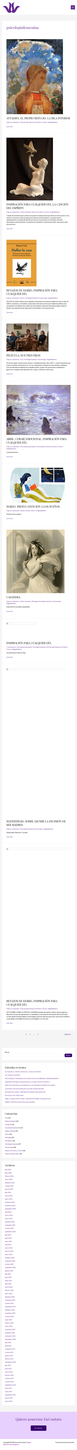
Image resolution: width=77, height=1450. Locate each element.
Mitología (35, 601)
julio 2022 (8, 1274)
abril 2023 (8, 1244)
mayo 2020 (8, 1320)
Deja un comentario (12, 122)
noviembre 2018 (10, 1336)
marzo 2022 (9, 1287)
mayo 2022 (8, 1280)
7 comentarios (11, 647)
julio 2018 (8, 1342)
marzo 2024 (9, 1215)
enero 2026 (8, 1179)
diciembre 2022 (10, 1258)
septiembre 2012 (10, 1395)
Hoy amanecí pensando (27, 446)
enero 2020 (8, 1326)
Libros (22, 298)
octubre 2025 (9, 1186)
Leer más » (9, 127)
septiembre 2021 (10, 1306)
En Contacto (38, 1428)
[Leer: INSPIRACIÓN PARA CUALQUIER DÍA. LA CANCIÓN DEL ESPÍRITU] (29, 169)
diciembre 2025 (10, 1183)
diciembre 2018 (10, 1333)
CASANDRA (13, 597)
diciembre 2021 (10, 1297)
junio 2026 (8, 1173)
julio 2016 (8, 1365)
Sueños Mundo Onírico (27, 510)
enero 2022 (8, 1293)
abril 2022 (8, 1284)
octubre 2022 (9, 1264)
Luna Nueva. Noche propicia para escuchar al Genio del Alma (24, 1089)
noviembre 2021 (10, 1300)
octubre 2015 (9, 1378)
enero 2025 (8, 1199)
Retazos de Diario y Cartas (38, 122)
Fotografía (8, 1124)
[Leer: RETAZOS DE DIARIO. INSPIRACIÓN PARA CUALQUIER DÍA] (21, 263)
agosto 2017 (9, 1355)
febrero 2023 (9, 1251)
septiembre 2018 (10, 1339)
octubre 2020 (9, 1316)
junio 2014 (8, 1388)
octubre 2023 (9, 1228)
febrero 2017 (9, 1359)
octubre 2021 (9, 1303)
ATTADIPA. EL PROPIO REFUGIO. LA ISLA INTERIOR (38, 118)
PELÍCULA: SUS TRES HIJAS (23, 355)
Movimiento (9, 1141)
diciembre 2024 (10, 1202)
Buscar (7, 1052)
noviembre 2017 (10, 1349)
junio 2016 (8, 1368)
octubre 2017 (9, 1352)
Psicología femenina (31, 298)
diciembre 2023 (10, 1222)
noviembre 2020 (10, 1313)
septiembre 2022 (10, 1267)
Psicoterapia (24, 122)
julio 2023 (8, 1235)
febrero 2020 (9, 1323)
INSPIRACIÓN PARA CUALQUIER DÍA (28, 643)
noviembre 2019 (10, 1329)
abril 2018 (8, 1346)
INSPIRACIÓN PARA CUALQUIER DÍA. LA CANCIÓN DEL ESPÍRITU (37, 206)
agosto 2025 (9, 1189)
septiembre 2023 (10, 1231)
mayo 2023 (8, 1241)
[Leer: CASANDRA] (35, 561)
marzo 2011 (9, 1401)
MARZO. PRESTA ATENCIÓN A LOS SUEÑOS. (33, 506)
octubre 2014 (9, 1382)
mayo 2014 (8, 1391)
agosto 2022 (9, 1271)
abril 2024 (8, 1212)
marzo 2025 (9, 1196)
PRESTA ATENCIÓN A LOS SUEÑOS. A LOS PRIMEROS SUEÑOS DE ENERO (30, 1085)
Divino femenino (25, 212)
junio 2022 (8, 1277)
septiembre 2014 (10, 1385)
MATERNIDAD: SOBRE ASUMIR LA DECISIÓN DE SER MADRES (36, 823)
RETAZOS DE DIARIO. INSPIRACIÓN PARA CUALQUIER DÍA (31, 292)
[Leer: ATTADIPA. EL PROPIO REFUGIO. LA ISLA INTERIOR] (34, 76)
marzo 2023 (9, 1248)
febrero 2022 (9, 1290)
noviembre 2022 (10, 1261)
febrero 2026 (9, 1176)
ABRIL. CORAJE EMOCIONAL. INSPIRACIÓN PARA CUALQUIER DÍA (36, 440)
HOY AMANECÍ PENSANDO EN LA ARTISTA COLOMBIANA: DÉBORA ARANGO (32, 1078)
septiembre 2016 (10, 1362)
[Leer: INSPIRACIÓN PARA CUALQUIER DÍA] (21, 630)
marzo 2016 (9, 1372)
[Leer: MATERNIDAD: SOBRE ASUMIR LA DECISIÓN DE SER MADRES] (35, 742)
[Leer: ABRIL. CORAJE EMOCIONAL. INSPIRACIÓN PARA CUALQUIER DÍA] (38, 410)
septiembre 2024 (10, 1209)
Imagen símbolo (10, 1131)
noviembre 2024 (10, 1205)
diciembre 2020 (10, 1310)
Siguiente (68, 1034)
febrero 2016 (9, 1375)
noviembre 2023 (10, 1225)
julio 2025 (8, 1192)
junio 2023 (8, 1238)
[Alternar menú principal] (73, 7)
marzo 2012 (9, 1398)
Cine (21, 359)
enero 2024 (8, 1218)
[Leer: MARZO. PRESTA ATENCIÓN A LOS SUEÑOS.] (37, 485)
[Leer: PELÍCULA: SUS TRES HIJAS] (27, 337)
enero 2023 (8, 1254)
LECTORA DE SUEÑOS (12, 1075)
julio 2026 (8, 1169)
